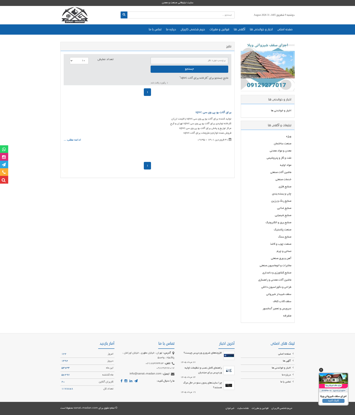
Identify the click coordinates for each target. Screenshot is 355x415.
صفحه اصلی (285, 29)
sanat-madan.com (86, 408)
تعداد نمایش (105, 59)
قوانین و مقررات (219, 29)
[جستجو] (124, 14)
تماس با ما (155, 29)
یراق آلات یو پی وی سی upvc (213, 112)
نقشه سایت (243, 408)
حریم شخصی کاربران (193, 29)
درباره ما (171, 29)
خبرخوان (230, 408)
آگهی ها (239, 29)
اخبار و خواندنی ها (261, 29)
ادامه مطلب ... (72, 140)
